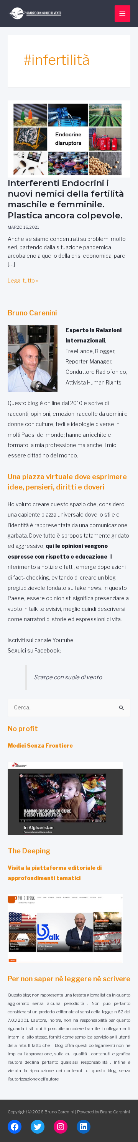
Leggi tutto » (23, 280)
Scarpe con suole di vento (68, 677)
